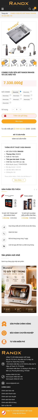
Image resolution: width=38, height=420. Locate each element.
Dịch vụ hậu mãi (6, 405)
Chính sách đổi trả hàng (9, 402)
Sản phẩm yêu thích (11, 189)
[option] (19, 38)
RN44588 (27, 99)
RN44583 (6, 96)
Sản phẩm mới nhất (11, 255)
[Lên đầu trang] (34, 410)
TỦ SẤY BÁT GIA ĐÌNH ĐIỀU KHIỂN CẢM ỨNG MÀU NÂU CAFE (28, 215)
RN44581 (16, 92)
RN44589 (6, 103)
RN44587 (16, 99)
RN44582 (26, 92)
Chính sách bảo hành (8, 399)
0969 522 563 (21, 129)
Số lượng (5, 110)
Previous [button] (3, 63)
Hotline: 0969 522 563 (13, 374)
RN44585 (27, 96)
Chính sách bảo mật (8, 390)
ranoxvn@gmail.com (12, 383)
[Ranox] (19, 289)
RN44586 (6, 99)
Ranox (24, 413)
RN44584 (16, 96)
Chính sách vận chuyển (9, 396)
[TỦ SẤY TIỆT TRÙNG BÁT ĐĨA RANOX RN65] (10, 203)
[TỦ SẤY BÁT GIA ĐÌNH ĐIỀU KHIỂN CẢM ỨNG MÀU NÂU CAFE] (29, 203)
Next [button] (34, 63)
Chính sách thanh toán (9, 393)
